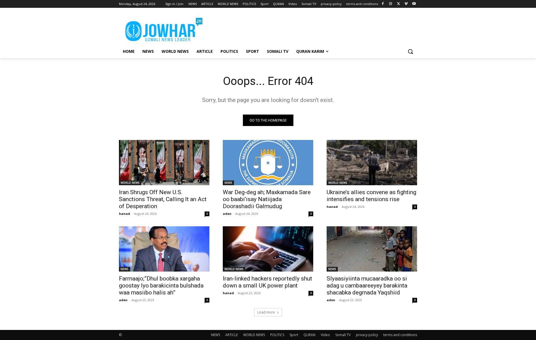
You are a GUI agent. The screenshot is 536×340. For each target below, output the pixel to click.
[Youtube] (414, 4)
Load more (266, 312)
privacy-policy (367, 334)
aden (227, 213)
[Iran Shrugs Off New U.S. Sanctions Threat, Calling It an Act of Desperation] (164, 162)
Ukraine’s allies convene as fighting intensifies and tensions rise (371, 196)
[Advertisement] (309, 28)
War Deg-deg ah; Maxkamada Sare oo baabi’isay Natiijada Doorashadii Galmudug (267, 199)
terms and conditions (400, 334)
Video (325, 334)
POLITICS (277, 334)
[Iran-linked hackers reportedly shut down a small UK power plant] (268, 249)
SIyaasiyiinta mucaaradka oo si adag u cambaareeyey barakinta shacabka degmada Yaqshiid (367, 285)
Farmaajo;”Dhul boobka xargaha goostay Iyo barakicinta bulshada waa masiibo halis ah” (161, 285)
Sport (293, 334)
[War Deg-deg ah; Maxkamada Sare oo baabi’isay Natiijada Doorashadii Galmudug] (268, 162)
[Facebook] (383, 4)
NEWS (228, 183)
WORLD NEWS (130, 183)
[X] (398, 4)
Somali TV (343, 334)
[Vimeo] (406, 4)
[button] (410, 51)
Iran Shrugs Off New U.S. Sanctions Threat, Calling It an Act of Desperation (163, 199)
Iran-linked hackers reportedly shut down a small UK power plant (267, 282)
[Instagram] (390, 4)
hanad (124, 213)
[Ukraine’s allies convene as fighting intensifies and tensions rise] (372, 162)
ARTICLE (231, 334)
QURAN (309, 334)
